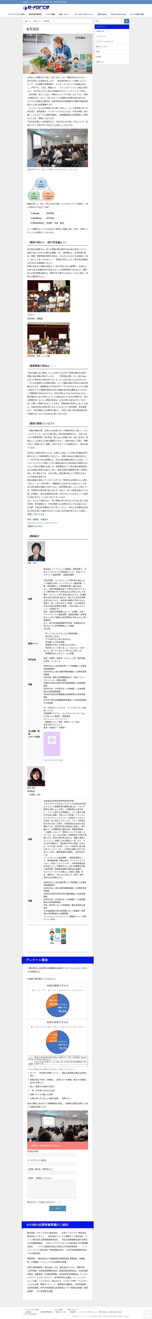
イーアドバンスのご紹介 (16, 14)
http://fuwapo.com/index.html (55, 719)
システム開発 (50, 14)
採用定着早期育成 (35, 14)
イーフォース (101, 36)
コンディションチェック (104, 41)
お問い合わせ (102, 14)
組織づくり (100, 62)
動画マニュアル (101, 46)
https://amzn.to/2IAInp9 (53, 760)
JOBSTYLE (100, 31)
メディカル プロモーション (83, 14)
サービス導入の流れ (137, 14)
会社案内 (28, 1312)
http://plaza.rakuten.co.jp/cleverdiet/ (42, 523)
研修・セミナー (64, 14)
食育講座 (73, 1312)
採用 (97, 51)
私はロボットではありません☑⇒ (42, 1202)
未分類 (98, 56)
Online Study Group (118, 14)
